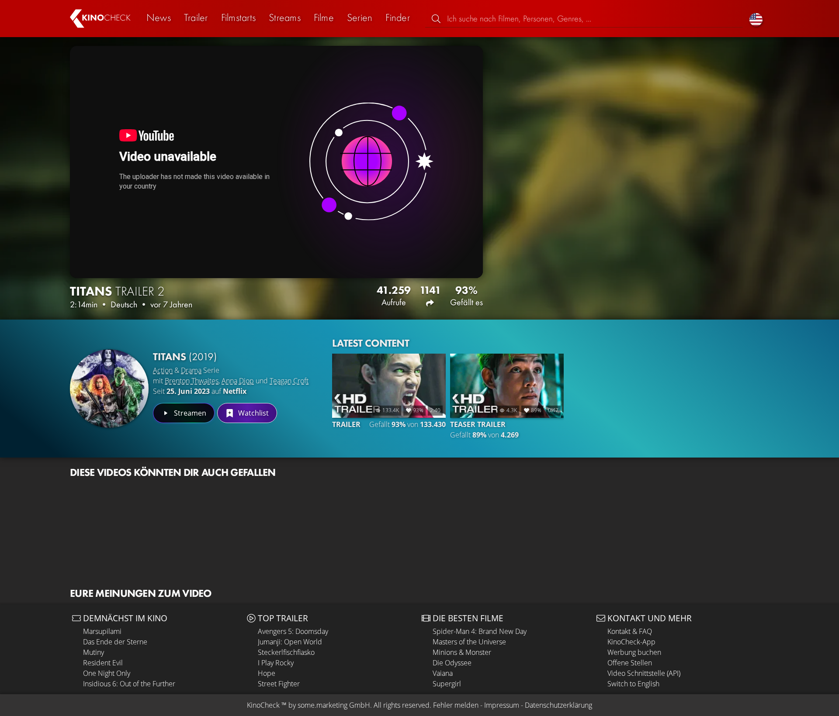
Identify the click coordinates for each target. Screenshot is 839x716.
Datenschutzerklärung (558, 705)
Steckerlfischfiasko (286, 652)
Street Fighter (279, 683)
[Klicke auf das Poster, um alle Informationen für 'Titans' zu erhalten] (109, 388)
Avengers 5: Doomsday (293, 631)
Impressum (501, 705)
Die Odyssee (452, 662)
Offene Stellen (629, 662)
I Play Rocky (276, 662)
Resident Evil (103, 662)
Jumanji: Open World (290, 641)
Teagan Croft (289, 381)
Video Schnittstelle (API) (643, 673)
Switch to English (633, 683)
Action (163, 370)
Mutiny (93, 652)
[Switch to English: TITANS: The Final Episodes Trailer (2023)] (756, 18)
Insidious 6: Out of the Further (129, 683)
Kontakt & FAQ (629, 631)
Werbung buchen (634, 652)
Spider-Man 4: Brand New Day (480, 631)
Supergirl (447, 683)
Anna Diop (238, 381)
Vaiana (443, 673)
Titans (185, 356)
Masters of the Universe (469, 641)
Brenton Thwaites (191, 381)
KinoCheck (263, 705)
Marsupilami (102, 631)
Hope (266, 673)
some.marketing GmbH (334, 705)
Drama (191, 370)
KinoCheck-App (631, 641)
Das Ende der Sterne (115, 641)
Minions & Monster (462, 652)
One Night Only (106, 673)
